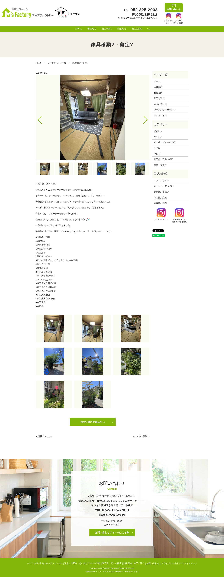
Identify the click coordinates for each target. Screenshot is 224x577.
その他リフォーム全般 (57, 63)
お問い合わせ (160, 104)
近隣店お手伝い (161, 192)
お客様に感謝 (160, 203)
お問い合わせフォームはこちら (112, 532)
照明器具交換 (160, 197)
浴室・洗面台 (160, 165)
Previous (37, 118)
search (148, 29)
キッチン (158, 137)
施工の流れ (137, 28)
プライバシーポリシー (164, 110)
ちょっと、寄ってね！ (164, 186)
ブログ (157, 154)
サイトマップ (160, 115)
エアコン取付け (161, 180)
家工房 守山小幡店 (163, 159)
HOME (38, 63)
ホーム (78, 28)
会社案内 (91, 28)
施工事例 (106, 28)
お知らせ (158, 131)
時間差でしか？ (45, 436)
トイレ (157, 148)
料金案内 (121, 28)
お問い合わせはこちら (92, 422)
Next (148, 118)
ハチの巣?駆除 (140, 436)
